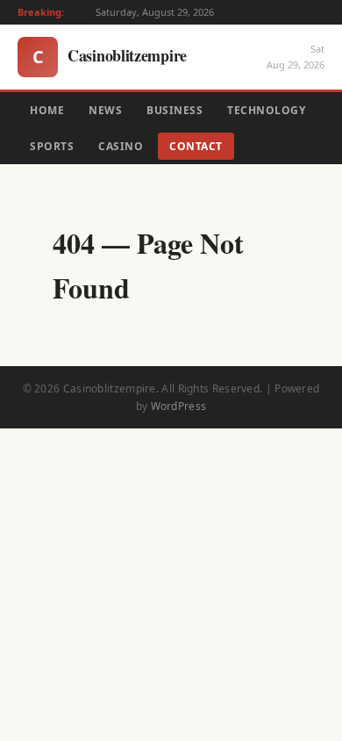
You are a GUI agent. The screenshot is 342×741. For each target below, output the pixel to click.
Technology (266, 110)
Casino (120, 146)
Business (174, 110)
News (105, 110)
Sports (52, 146)
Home (47, 110)
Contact (196, 146)
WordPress (179, 406)
